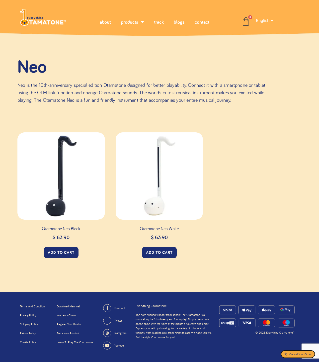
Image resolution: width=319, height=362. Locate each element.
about (105, 22)
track (159, 22)
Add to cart (61, 252)
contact (202, 22)
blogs (179, 22)
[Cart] (246, 21)
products (129, 22)
